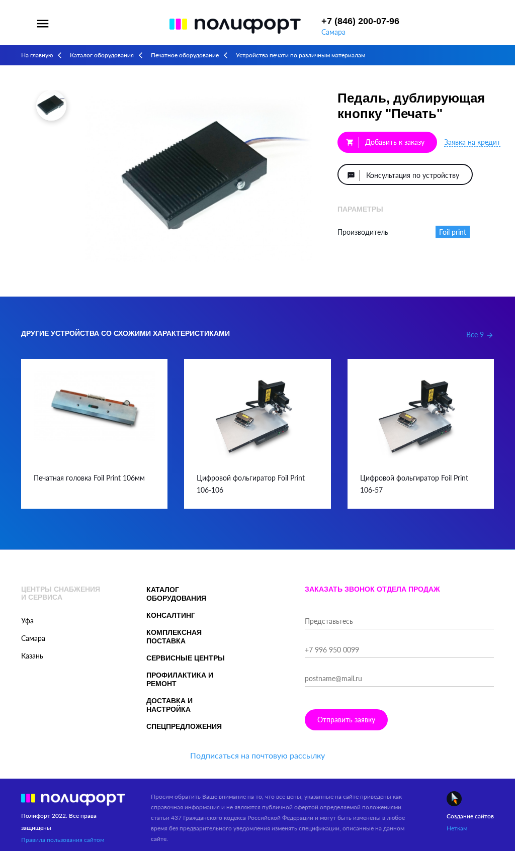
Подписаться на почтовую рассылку (257, 755)
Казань (32, 655)
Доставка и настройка (169, 705)
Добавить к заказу (385, 142)
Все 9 (480, 334)
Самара (333, 32)
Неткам (457, 828)
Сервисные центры (185, 658)
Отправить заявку (346, 719)
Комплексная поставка (174, 636)
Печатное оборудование (185, 55)
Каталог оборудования (102, 55)
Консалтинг (170, 615)
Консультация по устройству (403, 175)
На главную (37, 55)
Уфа (27, 620)
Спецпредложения (184, 726)
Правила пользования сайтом (62, 839)
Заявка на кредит (472, 142)
